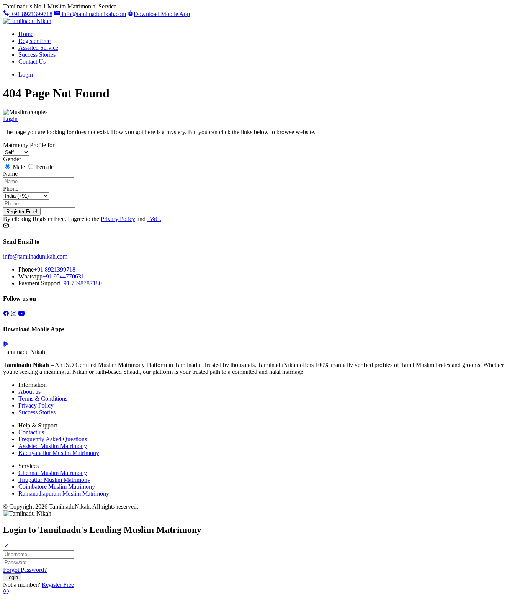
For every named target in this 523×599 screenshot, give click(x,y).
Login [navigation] (10, 119)
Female (44, 167)
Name (10, 173)
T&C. (154, 219)
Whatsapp (30, 276)
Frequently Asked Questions (52, 439)
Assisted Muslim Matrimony (52, 446)
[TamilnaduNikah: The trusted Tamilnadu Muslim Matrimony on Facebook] (7, 314)
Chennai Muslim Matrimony (52, 473)
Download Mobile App (162, 14)
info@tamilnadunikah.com (93, 14)
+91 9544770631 (63, 276)
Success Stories (37, 54)
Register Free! (22, 211)
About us (29, 391)
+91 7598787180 (81, 283)
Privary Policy (118, 219)
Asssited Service (38, 47)
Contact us (31, 432)
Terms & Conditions (42, 398)
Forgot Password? (25, 569)
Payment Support (39, 283)
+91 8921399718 (30, 14)
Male (18, 167)
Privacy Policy (36, 405)
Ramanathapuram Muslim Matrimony (63, 493)
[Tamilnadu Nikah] (27, 21)
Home (25, 34)
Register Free (34, 41)
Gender (12, 159)
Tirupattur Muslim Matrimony (54, 479)
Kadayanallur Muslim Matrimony (58, 453)
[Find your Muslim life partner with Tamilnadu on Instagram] (14, 314)
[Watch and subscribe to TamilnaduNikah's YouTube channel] (21, 314)
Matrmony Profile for (28, 145)
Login (25, 74)
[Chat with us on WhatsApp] (6, 592)
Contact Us (32, 61)
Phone (10, 188)
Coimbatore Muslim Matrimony (56, 486)
